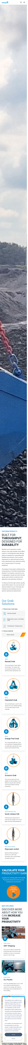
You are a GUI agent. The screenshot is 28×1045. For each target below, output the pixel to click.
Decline (13, 1038)
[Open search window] (21, 2)
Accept (13, 1034)
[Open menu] (24, 2)
